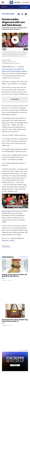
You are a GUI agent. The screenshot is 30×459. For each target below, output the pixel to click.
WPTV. (12, 240)
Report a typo (6, 246)
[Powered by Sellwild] (25, 350)
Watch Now (25, 2)
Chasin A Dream (15, 149)
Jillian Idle (5, 240)
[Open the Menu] (2, 2)
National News (8, 14)
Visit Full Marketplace (23, 257)
